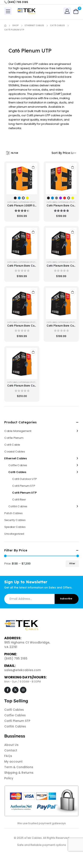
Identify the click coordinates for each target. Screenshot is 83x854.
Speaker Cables (15, 527)
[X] (15, 690)
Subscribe (66, 598)
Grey (56, 198)
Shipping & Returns (18, 772)
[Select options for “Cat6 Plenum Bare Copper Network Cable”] (72, 167)
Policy (8, 778)
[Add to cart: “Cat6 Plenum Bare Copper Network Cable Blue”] (33, 232)
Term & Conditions (18, 767)
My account (13, 761)
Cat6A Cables (17, 506)
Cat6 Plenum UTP (25, 202)
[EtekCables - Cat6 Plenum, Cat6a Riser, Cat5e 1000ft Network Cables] (27, 11)
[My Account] (67, 11)
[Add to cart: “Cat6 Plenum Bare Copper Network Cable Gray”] (33, 292)
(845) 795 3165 (15, 658)
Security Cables (14, 520)
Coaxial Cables (14, 451)
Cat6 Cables (12, 202)
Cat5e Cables (17, 465)
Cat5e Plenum (13, 438)
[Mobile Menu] (8, 11)
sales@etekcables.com (22, 670)
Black (15, 198)
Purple (60, 198)
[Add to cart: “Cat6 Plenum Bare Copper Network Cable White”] (72, 232)
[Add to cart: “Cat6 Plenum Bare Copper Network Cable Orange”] (72, 292)
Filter (72, 563)
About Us (11, 745)
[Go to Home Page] (5, 25)
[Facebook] (7, 690)
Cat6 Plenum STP (23, 486)
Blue (19, 198)
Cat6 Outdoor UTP (24, 479)
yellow (27, 198)
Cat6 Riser (19, 499)
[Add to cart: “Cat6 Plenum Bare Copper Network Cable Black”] (33, 352)
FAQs (8, 756)
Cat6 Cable (12, 445)
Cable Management (17, 431)
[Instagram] (23, 690)
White (23, 198)
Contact (10, 750)
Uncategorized (14, 534)
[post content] (21, 178)
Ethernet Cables (15, 458)
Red (64, 198)
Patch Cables (13, 513)
